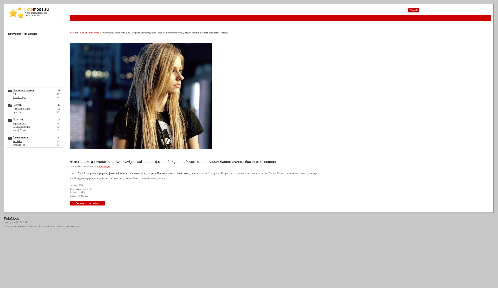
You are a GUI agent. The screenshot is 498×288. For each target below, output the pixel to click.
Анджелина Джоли (22, 108)
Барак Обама (19, 123)
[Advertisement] (36, 61)
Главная (74, 32)
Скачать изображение (90, 32)
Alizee (16, 94)
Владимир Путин (21, 127)
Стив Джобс (19, 144)
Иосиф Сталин (20, 130)
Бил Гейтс (17, 141)
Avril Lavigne (19, 97)
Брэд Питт (18, 112)
